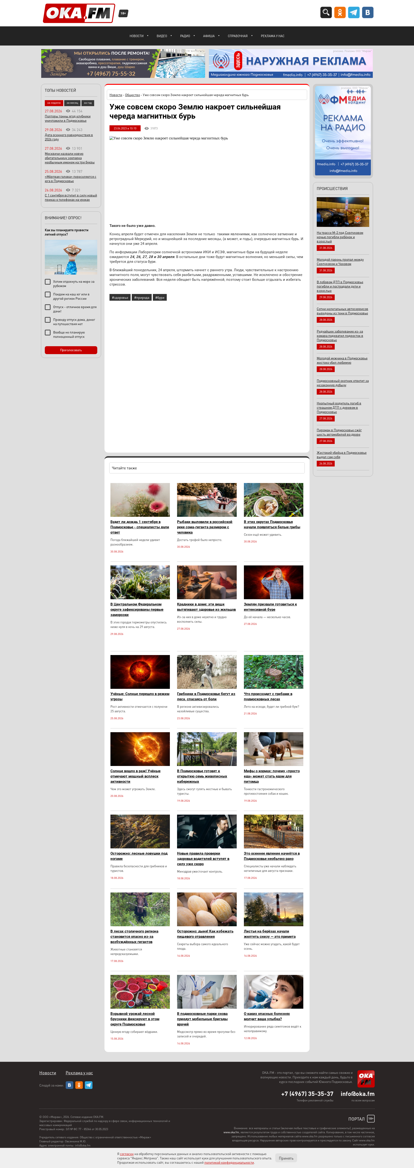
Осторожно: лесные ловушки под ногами (138, 856)
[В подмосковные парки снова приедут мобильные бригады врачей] (206, 1007)
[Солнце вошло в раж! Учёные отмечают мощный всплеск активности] (140, 765)
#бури (159, 297)
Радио (185, 36)
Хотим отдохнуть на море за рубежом (73, 283)
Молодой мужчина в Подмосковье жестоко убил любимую (342, 360)
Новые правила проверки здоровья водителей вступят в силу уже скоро (203, 858)
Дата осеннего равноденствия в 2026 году (69, 136)
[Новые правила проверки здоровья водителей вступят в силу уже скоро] (206, 847)
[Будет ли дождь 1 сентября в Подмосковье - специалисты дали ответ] (140, 515)
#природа (141, 297)
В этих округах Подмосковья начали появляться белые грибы (272, 524)
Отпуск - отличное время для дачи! (75, 309)
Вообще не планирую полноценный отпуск (69, 334)
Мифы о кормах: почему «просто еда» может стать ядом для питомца (272, 776)
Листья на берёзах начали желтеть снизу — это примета (270, 934)
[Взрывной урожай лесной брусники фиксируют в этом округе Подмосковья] (140, 1007)
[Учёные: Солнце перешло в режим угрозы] (140, 687)
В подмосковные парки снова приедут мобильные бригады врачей (202, 1019)
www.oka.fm (231, 1132)
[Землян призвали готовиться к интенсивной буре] (273, 598)
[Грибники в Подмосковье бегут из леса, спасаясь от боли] (206, 687)
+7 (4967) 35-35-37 (307, 1093)
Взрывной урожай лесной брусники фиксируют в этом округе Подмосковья (134, 1019)
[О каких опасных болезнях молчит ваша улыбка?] (273, 1007)
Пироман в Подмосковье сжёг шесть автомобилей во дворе (339, 432)
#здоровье (120, 297)
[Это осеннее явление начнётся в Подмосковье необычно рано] (273, 847)
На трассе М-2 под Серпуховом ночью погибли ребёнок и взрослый (340, 236)
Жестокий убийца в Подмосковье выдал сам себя (342, 454)
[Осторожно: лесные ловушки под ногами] (140, 847)
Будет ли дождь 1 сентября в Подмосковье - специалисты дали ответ (139, 527)
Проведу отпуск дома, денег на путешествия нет (74, 321)
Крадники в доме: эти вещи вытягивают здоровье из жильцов (206, 607)
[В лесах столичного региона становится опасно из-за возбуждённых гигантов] (140, 925)
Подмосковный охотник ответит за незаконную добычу (343, 382)
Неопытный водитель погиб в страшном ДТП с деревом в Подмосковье (339, 407)
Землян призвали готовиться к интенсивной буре (270, 607)
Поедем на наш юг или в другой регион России (71, 296)
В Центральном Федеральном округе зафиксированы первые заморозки (136, 609)
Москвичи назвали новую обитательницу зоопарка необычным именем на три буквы (70, 157)
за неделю (54, 102)
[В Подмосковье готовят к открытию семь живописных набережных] (206, 765)
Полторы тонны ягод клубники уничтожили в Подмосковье (68, 118)
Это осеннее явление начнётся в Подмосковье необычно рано (272, 856)
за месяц (72, 102)
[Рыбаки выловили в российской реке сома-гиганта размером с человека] (206, 515)
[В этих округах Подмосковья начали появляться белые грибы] (273, 515)
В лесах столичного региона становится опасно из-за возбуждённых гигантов (134, 936)
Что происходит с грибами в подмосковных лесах (268, 696)
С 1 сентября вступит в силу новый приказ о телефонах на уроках (71, 197)
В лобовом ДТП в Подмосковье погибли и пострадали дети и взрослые (340, 286)
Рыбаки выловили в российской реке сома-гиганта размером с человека (204, 527)
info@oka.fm (358, 1093)
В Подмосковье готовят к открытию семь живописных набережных (202, 776)
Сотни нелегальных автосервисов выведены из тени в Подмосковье (342, 310)
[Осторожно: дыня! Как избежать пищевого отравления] (206, 925)
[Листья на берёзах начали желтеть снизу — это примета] (273, 925)
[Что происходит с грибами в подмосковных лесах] (273, 687)
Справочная (238, 36)
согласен (127, 1153)
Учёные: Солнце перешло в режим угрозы (139, 696)
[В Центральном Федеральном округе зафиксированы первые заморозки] (140, 598)
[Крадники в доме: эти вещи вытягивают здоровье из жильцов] (206, 598)
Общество (132, 94)
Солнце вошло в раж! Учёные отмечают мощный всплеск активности (135, 776)
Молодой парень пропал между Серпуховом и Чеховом (340, 261)
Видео (162, 36)
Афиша (209, 36)
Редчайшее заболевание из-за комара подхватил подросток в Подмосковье (340, 335)
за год (88, 102)
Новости (137, 36)
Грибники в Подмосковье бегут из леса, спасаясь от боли (206, 696)
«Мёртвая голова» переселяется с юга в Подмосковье (70, 178)
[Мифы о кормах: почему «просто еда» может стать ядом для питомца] (273, 765)
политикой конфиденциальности (229, 1162)
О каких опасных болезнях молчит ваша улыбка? (267, 1016)
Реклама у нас (272, 36)
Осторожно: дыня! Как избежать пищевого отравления (205, 934)
